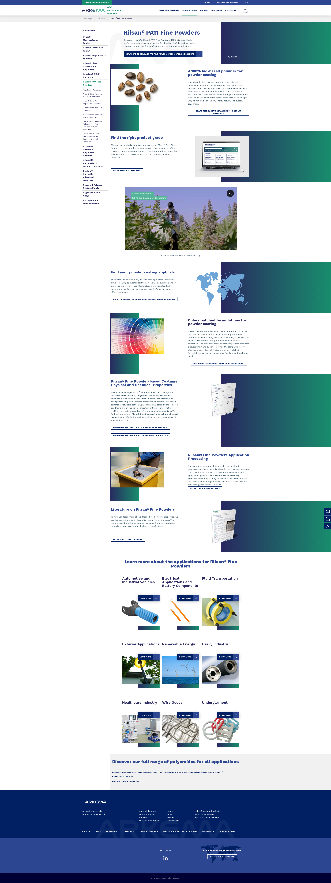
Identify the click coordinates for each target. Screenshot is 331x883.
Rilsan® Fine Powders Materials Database (92, 95)
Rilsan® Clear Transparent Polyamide (90, 66)
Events (170, 811)
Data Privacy (111, 831)
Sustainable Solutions (150, 820)
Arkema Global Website (97, 2)
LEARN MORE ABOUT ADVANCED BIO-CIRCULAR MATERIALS (218, 112)
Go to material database (127, 171)
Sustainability (231, 10)
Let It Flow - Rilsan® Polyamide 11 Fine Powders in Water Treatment (92, 125)
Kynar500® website (204, 814)
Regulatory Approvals (92, 90)
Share (233, 57)
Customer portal (228, 831)
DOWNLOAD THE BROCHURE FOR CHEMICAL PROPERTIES (140, 436)
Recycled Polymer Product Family (92, 186)
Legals (98, 831)
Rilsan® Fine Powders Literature (92, 109)
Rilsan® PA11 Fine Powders (92, 83)
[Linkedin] (165, 858)
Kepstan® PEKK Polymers (91, 75)
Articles (170, 817)
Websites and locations (227, 3)
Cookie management (148, 831)
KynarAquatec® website (207, 817)
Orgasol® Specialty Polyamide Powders (88, 151)
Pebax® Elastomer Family (93, 49)
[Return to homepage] (93, 10)
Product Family (189, 10)
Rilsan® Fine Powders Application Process (92, 115)
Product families (147, 814)
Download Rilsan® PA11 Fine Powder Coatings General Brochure (91, 138)
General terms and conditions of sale (180, 831)
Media (207, 2)
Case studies (173, 820)
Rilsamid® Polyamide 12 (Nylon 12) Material (93, 163)
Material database (148, 811)
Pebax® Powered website (207, 811)
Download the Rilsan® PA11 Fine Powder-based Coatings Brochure (160, 54)
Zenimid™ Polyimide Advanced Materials (88, 176)
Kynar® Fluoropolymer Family (90, 40)
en (245, 3)
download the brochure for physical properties (140, 427)
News (169, 814)
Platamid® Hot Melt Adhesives (91, 202)
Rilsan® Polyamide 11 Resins (93, 57)
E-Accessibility (209, 831)
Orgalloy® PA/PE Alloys (91, 194)
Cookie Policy (128, 831)
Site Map (86, 831)
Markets (204, 10)
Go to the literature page (128, 539)
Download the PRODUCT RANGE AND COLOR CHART (219, 363)
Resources (216, 10)
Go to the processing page (205, 489)
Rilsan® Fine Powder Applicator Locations (92, 102)
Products (101, 19)
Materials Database (169, 10)
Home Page (87, 19)
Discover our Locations (222, 857)
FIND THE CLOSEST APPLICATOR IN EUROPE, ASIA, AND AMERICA (144, 299)
